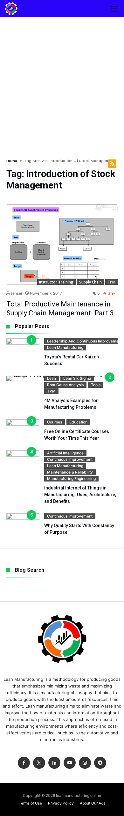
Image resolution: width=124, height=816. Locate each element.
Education (78, 422)
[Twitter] (39, 763)
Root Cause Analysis (65, 384)
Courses (54, 422)
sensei (16, 293)
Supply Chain (90, 282)
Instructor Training (56, 282)
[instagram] (85, 763)
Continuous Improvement (70, 459)
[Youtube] (70, 763)
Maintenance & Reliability (70, 472)
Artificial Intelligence (65, 453)
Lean (51, 378)
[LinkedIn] (54, 763)
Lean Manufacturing (65, 347)
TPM (111, 282)
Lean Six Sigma (77, 378)
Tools (95, 384)
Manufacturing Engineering (71, 478)
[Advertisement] (62, 82)
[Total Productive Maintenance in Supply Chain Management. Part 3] (62, 244)
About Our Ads (92, 803)
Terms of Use (30, 803)
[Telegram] (100, 763)
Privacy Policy (61, 803)
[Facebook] (24, 763)
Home (11, 160)
